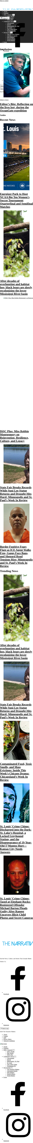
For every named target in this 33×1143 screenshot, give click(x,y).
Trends (5, 11)
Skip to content (4, 0)
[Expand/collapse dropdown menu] (13, 15)
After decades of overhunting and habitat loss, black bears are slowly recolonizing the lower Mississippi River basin (16, 287)
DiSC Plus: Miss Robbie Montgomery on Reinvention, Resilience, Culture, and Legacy (14, 436)
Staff (5, 1037)
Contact (6, 1036)
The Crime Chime (12, 29)
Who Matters (10, 37)
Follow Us (5, 18)
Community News (9, 21)
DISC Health (10, 16)
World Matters (11, 40)
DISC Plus (10, 19)
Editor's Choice (4, 100)
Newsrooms (7, 32)
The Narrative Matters (13, 34)
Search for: (3, 91)
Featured (6, 13)
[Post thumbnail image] (16, 97)
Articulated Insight (12, 36)
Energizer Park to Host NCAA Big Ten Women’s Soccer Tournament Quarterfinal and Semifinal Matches (16, 200)
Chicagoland (10, 23)
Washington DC (11, 31)
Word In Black (11, 39)
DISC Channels (8, 14)
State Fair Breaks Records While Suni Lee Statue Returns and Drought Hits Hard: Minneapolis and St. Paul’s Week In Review (16, 494)
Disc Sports (10, 18)
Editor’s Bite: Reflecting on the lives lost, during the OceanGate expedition (16, 107)
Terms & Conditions (9, 1041)
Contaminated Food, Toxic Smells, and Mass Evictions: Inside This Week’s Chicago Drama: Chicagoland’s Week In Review (16, 771)
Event (5, 42)
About (5, 1034)
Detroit (9, 24)
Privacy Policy (8, 1039)
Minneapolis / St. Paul (13, 26)
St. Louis (9, 27)
